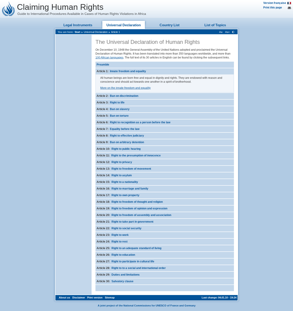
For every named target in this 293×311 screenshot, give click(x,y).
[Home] (8, 9)
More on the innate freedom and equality (125, 88)
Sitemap (110, 297)
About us (64, 297)
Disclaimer (78, 297)
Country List (169, 25)
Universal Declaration (123, 25)
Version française (274, 3)
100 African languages (109, 57)
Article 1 (115, 32)
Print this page (272, 7)
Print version (95, 297)
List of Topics (215, 25)
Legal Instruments (77, 25)
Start (77, 32)
